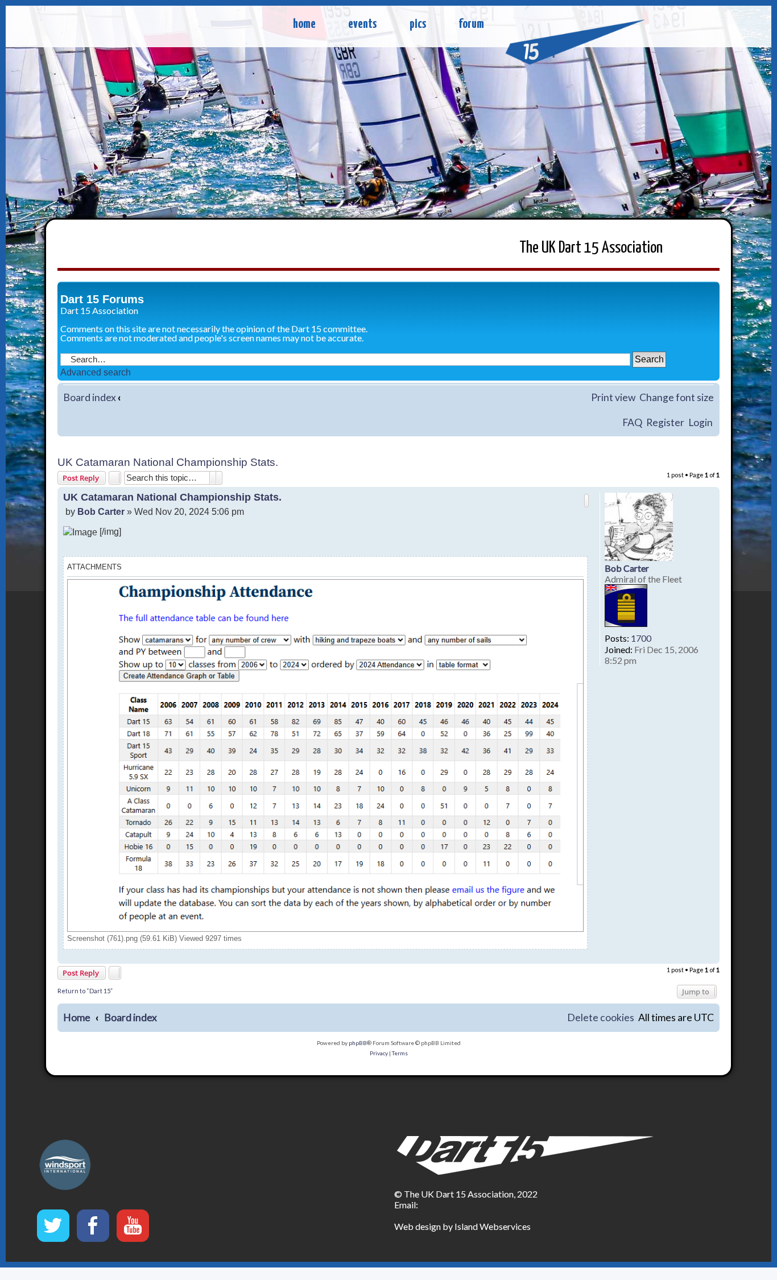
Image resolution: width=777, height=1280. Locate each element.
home (304, 24)
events (362, 24)
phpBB (358, 1042)
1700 (641, 638)
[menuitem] (600, 1018)
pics (418, 24)
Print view (613, 397)
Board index (89, 397)
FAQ (632, 422)
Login (700, 422)
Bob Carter (627, 568)
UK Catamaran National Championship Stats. (167, 462)
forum (471, 24)
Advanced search (95, 372)
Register (665, 422)
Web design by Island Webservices (462, 1226)
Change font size (676, 397)
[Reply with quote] (586, 500)
